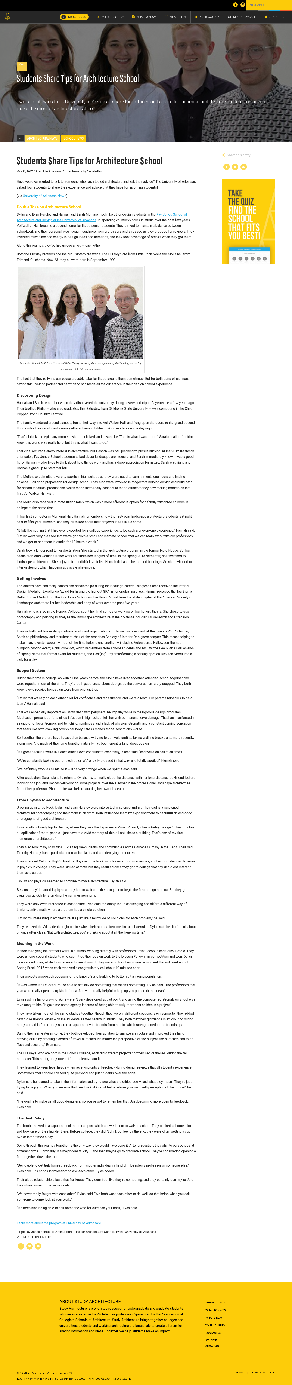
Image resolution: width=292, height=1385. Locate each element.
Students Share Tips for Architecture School (90, 160)
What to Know (215, 1310)
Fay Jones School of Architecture (49, 1232)
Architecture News (50, 171)
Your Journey (215, 1325)
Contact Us (213, 1333)
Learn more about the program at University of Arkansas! (59, 1223)
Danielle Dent (95, 171)
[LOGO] (7, 16)
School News (71, 171)
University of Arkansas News (44, 196)
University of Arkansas (140, 1232)
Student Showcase (212, 1343)
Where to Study (216, 1302)
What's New (213, 1317)
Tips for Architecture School (94, 1232)
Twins (119, 1232)
